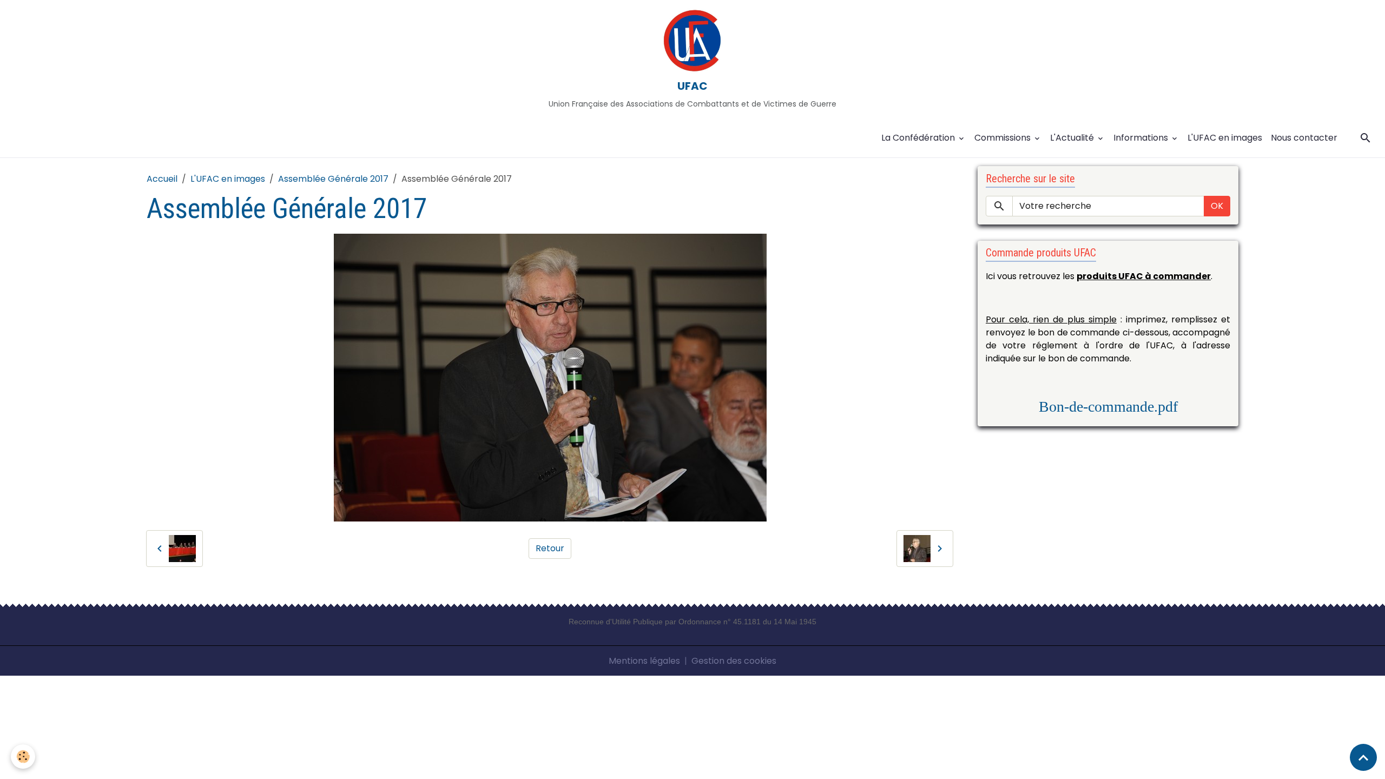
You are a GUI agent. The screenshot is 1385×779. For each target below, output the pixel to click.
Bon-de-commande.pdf (1108, 406)
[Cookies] (23, 756)
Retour (550, 548)
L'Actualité (1073, 137)
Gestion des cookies (733, 661)
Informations (1141, 137)
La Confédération (919, 137)
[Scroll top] (1363, 757)
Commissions (1003, 137)
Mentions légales (644, 661)
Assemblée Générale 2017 (333, 179)
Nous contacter (1304, 137)
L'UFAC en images (1225, 137)
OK (1217, 206)
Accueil (162, 179)
